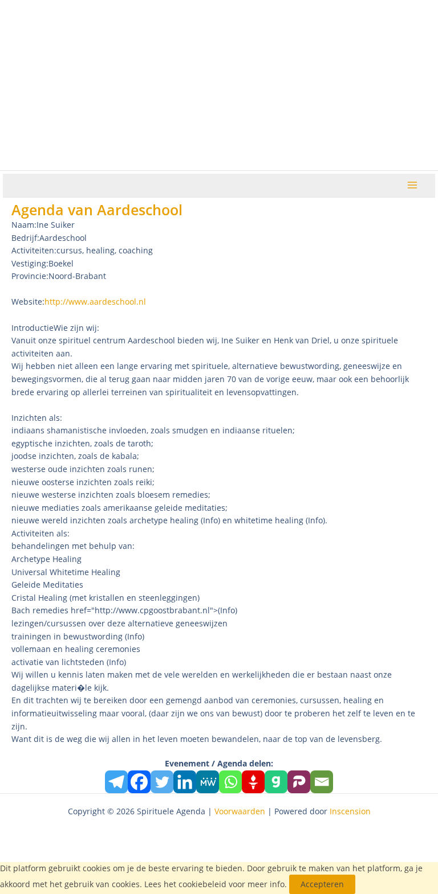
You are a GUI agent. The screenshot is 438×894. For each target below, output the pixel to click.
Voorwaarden (239, 811)
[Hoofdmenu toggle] (412, 185)
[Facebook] (139, 781)
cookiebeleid (202, 884)
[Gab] (276, 781)
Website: (27, 301)
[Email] (321, 781)
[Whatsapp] (230, 781)
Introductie (32, 327)
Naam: (23, 224)
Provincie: (29, 275)
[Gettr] (253, 781)
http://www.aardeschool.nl (95, 301)
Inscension (350, 811)
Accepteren (322, 884)
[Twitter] (162, 781)
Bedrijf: (25, 237)
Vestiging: (29, 263)
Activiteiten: (33, 250)
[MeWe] (207, 781)
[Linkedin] (184, 781)
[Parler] (298, 781)
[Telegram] (116, 781)
